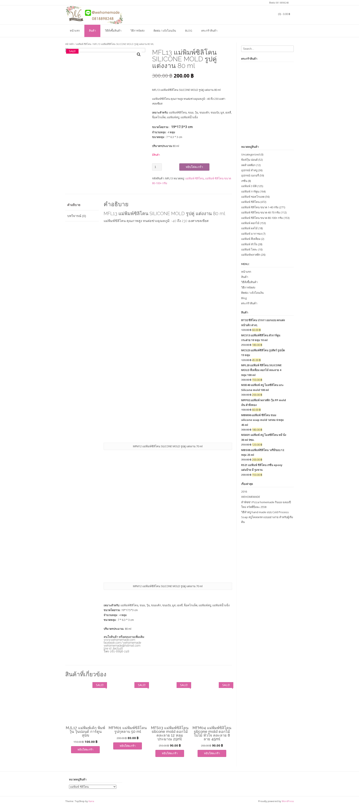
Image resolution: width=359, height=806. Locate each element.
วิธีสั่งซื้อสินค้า (113, 30)
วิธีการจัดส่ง (137, 30)
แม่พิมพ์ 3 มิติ (249, 186)
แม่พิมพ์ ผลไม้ (249, 228)
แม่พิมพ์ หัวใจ (249, 244)
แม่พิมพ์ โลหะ (249, 249)
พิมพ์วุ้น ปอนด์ (249, 159)
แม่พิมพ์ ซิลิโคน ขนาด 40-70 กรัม (260, 212)
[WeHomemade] (94, 14)
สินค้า (92, 30)
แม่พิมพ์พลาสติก (250, 254)
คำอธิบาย (73, 205)
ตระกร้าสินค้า (209, 30)
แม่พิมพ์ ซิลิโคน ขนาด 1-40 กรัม (260, 207)
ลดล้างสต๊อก (248, 165)
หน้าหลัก (69, 44)
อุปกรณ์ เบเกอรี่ (250, 175)
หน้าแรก (75, 30)
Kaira (91, 801)
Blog (188, 30)
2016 (244, 491)
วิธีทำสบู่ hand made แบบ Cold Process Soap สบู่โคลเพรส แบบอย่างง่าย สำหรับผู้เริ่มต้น (267, 517)
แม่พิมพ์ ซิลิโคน (83, 44)
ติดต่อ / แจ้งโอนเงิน (165, 30)
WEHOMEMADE (250, 497)
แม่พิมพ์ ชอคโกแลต (252, 196)
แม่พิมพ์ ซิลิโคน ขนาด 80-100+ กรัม (262, 218)
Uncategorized (250, 154)
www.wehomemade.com (119, 639)
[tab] (82, 204)
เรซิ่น (244, 181)
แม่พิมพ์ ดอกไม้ (250, 223)
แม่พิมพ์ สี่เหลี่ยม (251, 239)
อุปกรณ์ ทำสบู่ (249, 170)
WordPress (288, 801)
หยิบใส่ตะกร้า (194, 167)
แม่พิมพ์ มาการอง (251, 233)
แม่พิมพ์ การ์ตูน (250, 191)
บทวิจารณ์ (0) (76, 216)
